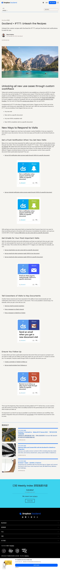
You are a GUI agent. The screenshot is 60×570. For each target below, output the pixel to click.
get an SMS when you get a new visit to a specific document (32, 232)
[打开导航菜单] (57, 2)
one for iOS (47, 145)
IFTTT (47, 92)
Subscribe (30, 501)
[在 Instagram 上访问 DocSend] (34, 517)
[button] (36, 565)
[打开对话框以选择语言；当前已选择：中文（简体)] (43, 2)
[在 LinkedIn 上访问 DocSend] (25, 517)
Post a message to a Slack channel (14, 309)
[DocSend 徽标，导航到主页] (9, 2)
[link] (47, 2)
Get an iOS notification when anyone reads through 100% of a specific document (27, 155)
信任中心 (27, 555)
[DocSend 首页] (30, 513)
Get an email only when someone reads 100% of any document (22, 253)
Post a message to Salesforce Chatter (15, 313)
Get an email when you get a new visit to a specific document (21, 250)
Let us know (30, 414)
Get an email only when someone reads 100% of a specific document (24, 257)
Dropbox (12, 545)
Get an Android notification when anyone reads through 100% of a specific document (28, 192)
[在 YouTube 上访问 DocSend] (22, 517)
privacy (35, 496)
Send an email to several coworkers (14, 306)
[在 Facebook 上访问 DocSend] (31, 517)
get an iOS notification (48, 97)
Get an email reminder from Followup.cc (16, 365)
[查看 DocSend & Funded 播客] (37, 517)
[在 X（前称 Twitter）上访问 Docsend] (28, 517)
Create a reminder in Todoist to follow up (16, 362)
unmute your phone (27, 101)
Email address (30, 490)
